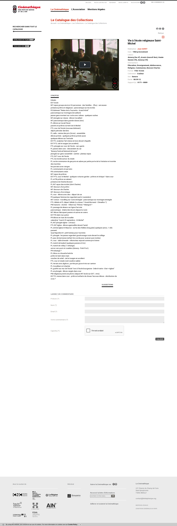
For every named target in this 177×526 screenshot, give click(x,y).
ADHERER (112, 2)
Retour (161, 33)
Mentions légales (96, 9)
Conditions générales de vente (146, 508)
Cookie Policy (72, 524)
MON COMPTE (123, 2)
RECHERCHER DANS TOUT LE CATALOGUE (25, 28)
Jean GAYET (142, 49)
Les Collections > (78, 23)
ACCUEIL (88, 2)
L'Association (78, 9)
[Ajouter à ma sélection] (163, 37)
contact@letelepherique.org (146, 498)
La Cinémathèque (60, 9)
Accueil (53, 23)
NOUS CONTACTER (100, 2)
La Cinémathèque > (65, 23)
